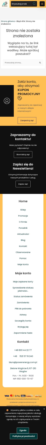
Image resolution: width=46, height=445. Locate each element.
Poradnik (23, 228)
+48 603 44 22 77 (23, 350)
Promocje (23, 215)
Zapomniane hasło (23, 332)
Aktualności (23, 234)
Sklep (23, 209)
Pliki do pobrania (23, 308)
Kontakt (23, 246)
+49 (15, 356)
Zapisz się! (23, 184)
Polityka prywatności (24, 436)
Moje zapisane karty (23, 281)
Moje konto (23, 264)
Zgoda (22, 430)
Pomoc (23, 258)
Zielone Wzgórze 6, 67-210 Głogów (23, 370)
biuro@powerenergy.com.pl (23, 362)
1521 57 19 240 (26, 356)
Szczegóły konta (23, 320)
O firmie (23, 221)
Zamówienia (23, 302)
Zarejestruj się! (27, 120)
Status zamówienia (23, 296)
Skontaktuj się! (23, 154)
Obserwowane (23, 252)
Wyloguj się (23, 326)
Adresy (23, 314)
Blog (23, 240)
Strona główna (8, 21)
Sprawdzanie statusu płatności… (23, 289)
